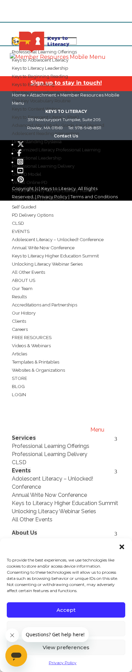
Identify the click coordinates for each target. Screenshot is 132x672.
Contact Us (66, 135)
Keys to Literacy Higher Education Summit (55, 255)
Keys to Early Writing (33, 84)
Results (19, 296)
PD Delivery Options (32, 215)
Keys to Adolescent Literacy (40, 60)
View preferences (66, 647)
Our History (24, 313)
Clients (19, 321)
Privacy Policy (62, 662)
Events (20, 231)
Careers (20, 329)
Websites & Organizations (38, 370)
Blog (18, 386)
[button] (121, 546)
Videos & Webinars (31, 345)
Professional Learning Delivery (49, 454)
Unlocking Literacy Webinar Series (47, 264)
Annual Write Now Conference (43, 247)
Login (19, 394)
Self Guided (24, 206)
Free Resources (31, 337)
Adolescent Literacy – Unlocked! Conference (58, 239)
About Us (23, 280)
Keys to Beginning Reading (40, 76)
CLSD (18, 223)
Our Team (22, 288)
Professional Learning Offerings (50, 446)
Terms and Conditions (94, 196)
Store (19, 378)
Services (24, 438)
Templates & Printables (35, 362)
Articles (19, 353)
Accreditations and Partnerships (44, 304)
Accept (66, 610)
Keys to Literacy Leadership (40, 68)
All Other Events (28, 272)
